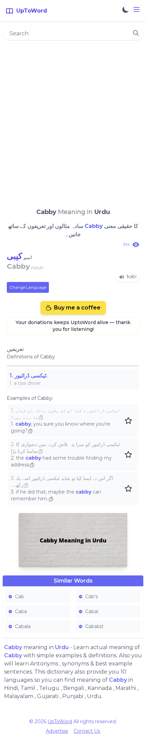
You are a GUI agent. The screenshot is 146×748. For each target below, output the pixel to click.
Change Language (28, 287)
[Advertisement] (73, 121)
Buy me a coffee (77, 307)
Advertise (57, 731)
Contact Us (87, 731)
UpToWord (60, 721)
